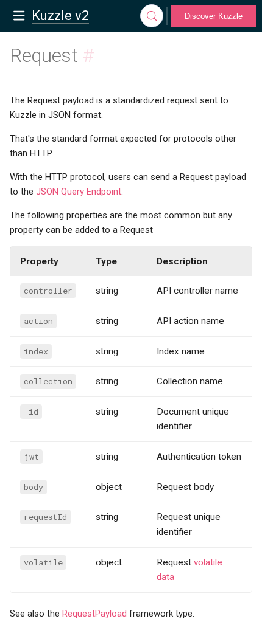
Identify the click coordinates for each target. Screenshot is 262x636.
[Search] (151, 15)
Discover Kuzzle (214, 16)
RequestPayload (94, 613)
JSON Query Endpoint (78, 191)
